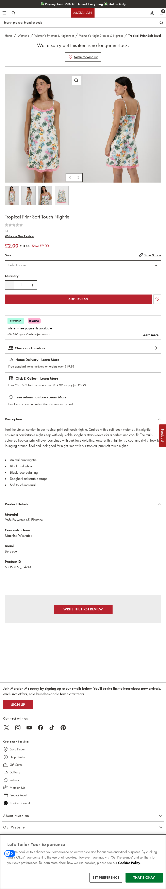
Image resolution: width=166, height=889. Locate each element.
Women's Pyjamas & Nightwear (54, 36)
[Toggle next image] (78, 177)
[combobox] (83, 265)
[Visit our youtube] (29, 727)
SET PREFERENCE (106, 877)
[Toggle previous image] (70, 177)
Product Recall (18, 795)
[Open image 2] (28, 195)
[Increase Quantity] (32, 285)
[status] (21, 285)
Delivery (15, 772)
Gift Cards (16, 765)
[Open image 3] (45, 195)
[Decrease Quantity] (9, 285)
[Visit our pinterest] (63, 727)
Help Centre (17, 757)
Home (9, 36)
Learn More (50, 359)
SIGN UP (18, 704)
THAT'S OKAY (144, 877)
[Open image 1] (12, 195)
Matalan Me (18, 788)
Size (8, 255)
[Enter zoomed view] (76, 80)
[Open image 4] (62, 195)
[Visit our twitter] (6, 727)
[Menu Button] (4, 12)
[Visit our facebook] (40, 727)
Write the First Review (19, 236)
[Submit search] (13, 12)
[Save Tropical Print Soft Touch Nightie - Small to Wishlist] (70, 57)
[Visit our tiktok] (52, 727)
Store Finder (17, 749)
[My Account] (151, 12)
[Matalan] (82, 13)
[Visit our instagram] (18, 727)
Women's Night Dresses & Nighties (101, 36)
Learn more (151, 335)
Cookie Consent (20, 803)
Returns (14, 780)
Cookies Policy (129, 863)
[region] (83, 861)
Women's (23, 36)
